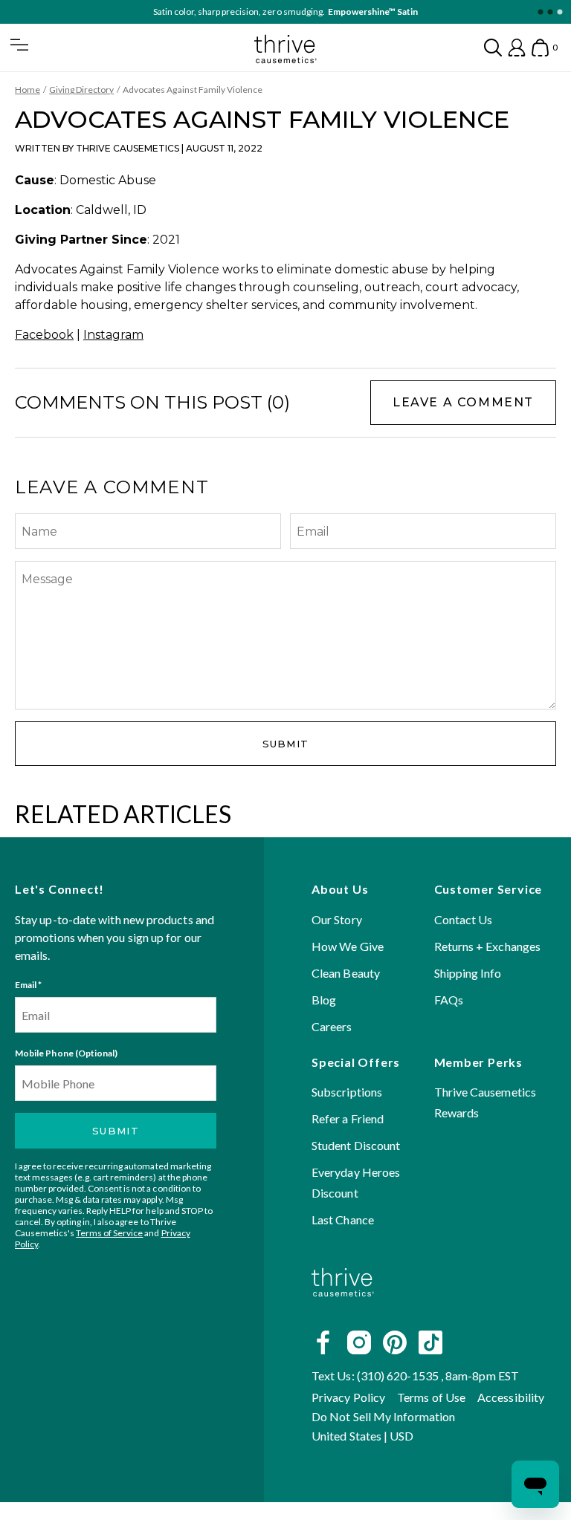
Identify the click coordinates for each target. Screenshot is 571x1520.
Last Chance (343, 1219)
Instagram (113, 335)
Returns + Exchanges (487, 946)
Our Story (337, 919)
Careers (332, 1026)
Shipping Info (468, 973)
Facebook (44, 335)
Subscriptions (347, 1092)
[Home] (343, 1309)
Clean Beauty (346, 973)
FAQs (448, 1000)
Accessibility (510, 1397)
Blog (324, 1000)
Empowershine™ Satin (373, 11)
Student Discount (356, 1145)
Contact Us (463, 919)
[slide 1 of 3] (540, 12)
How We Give (348, 946)
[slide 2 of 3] (550, 12)
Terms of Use (431, 1397)
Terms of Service (109, 1232)
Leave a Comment (463, 402)
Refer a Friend (348, 1118)
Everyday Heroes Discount (356, 1182)
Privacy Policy (348, 1397)
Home (27, 89)
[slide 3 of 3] (559, 12)
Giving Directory (81, 89)
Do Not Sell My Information (383, 1416)
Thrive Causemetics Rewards (485, 1102)
